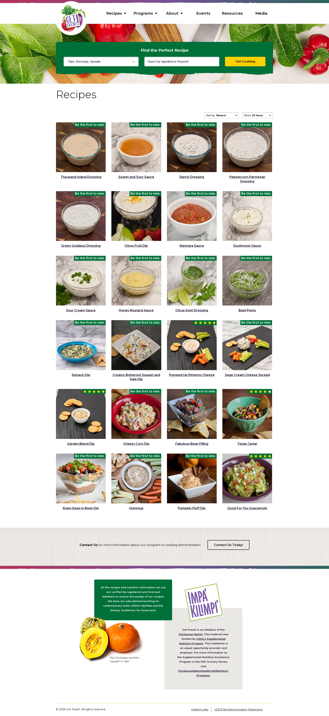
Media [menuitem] (261, 13)
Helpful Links (199, 709)
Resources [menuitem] (232, 13)
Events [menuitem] (203, 13)
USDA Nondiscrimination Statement (238, 709)
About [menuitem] (172, 13)
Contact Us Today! (228, 545)
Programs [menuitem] (143, 13)
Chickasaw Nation (191, 634)
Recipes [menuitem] (114, 13)
